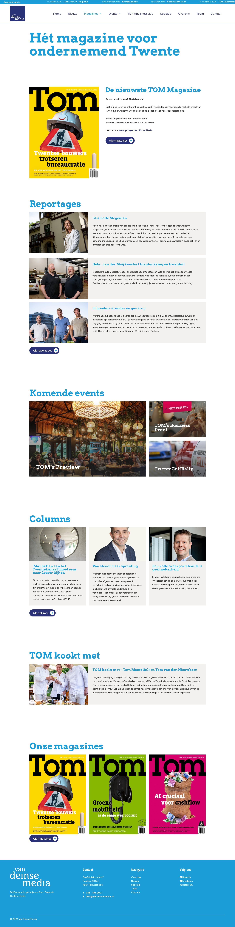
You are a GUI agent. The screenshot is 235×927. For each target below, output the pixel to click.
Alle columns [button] (41, 613)
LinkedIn (186, 877)
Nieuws (72, 13)
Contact (216, 13)
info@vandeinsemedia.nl (100, 896)
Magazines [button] (91, 13)
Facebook (187, 880)
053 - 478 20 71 (94, 892)
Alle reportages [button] (42, 350)
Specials (165, 13)
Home (57, 13)
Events (113, 13)
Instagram (187, 884)
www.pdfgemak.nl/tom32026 (135, 130)
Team (200, 13)
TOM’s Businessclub (140, 13)
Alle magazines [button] (118, 140)
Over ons (184, 13)
